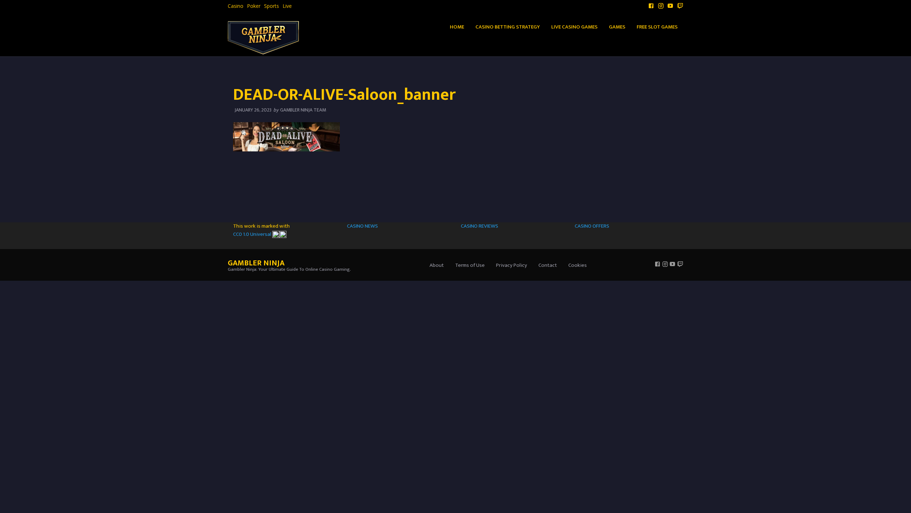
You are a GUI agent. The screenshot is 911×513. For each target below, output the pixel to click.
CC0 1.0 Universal (252, 234)
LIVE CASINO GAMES (574, 26)
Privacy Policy (511, 265)
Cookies (577, 265)
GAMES (617, 26)
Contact (547, 265)
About (437, 265)
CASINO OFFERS (592, 226)
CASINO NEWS (362, 226)
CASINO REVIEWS (479, 226)
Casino (235, 6)
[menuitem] (235, 6)
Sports (271, 6)
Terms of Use (470, 265)
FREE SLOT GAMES (657, 26)
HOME (457, 26)
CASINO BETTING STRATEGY (507, 26)
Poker (253, 6)
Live (287, 6)
